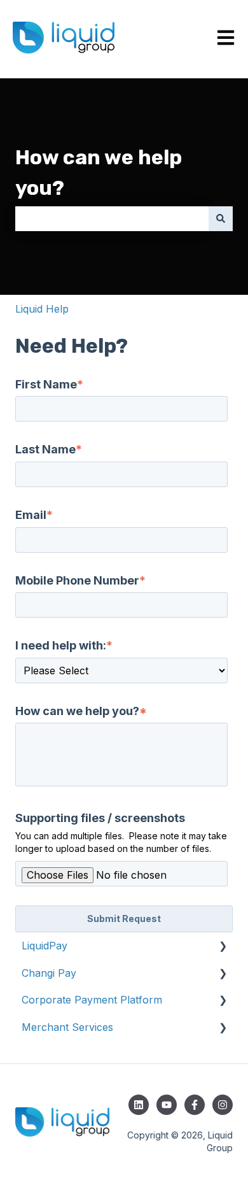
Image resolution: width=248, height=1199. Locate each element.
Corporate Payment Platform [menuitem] (92, 999)
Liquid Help (42, 308)
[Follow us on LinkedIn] (138, 1105)
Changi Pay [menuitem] (49, 973)
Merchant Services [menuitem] (67, 1027)
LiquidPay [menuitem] (44, 945)
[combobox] (112, 218)
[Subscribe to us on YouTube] (166, 1105)
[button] (222, 946)
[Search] (221, 218)
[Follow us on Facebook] (194, 1105)
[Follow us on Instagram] (222, 1105)
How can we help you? (98, 172)
